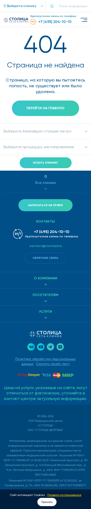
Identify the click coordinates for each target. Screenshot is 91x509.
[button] (21, 6)
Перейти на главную (45, 108)
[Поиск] (54, 6)
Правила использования (64, 495)
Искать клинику (45, 162)
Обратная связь (45, 258)
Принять (47, 502)
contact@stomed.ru (45, 246)
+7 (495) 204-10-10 (51, 231)
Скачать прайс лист (53, 364)
